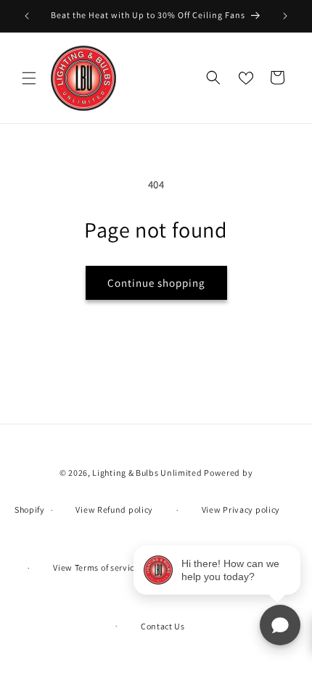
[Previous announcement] (27, 16)
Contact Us (163, 626)
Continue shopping (156, 283)
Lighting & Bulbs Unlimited (147, 472)
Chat (280, 625)
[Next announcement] (285, 16)
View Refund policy (114, 509)
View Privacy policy (241, 509)
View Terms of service (96, 567)
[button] (29, 78)
